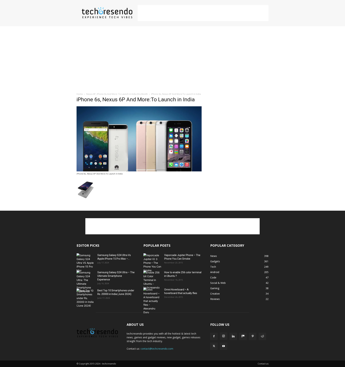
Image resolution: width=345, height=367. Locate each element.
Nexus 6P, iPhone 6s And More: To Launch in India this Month (117, 94)
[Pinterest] (252, 336)
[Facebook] (213, 336)
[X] (213, 346)
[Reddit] (262, 336)
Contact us (263, 363)
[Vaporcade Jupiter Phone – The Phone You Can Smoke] (152, 262)
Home (80, 94)
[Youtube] (223, 346)
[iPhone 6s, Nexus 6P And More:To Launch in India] (139, 170)
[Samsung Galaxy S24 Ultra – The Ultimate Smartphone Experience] (86, 282)
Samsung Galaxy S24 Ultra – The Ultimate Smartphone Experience (116, 276)
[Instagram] (223, 336)
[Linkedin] (233, 336)
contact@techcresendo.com (157, 348)
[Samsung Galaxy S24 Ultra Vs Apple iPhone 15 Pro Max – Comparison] (86, 262)
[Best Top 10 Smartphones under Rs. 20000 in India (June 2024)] (86, 298)
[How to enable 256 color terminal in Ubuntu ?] (152, 280)
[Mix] (243, 336)
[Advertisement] (203, 13)
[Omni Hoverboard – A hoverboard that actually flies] (152, 301)
